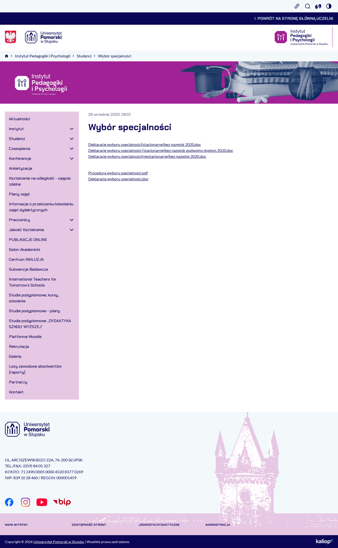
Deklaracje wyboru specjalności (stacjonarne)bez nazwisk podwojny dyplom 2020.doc (160, 150)
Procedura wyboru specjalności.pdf (118, 172)
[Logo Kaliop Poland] (324, 542)
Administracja (217, 525)
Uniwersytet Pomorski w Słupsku (58, 542)
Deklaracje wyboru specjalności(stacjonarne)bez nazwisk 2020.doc (144, 144)
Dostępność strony (89, 525)
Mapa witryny (16, 525)
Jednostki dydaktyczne (159, 525)
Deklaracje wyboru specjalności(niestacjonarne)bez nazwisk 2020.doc (147, 156)
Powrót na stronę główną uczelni (295, 18)
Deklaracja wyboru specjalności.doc (118, 178)
